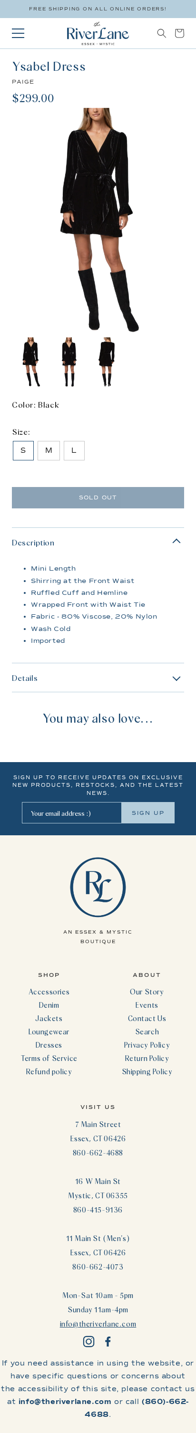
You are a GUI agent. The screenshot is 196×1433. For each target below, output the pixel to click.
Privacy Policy (147, 1045)
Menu (18, 33)
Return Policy (147, 1058)
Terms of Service (49, 1058)
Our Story (147, 991)
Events (147, 1005)
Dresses (49, 1045)
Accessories (49, 991)
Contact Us (147, 1018)
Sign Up (148, 813)
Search (147, 1031)
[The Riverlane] (98, 33)
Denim (49, 1005)
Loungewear (49, 1031)
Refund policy (49, 1071)
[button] (161, 33)
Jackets (48, 1018)
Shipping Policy (147, 1071)
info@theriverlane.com (98, 1323)
